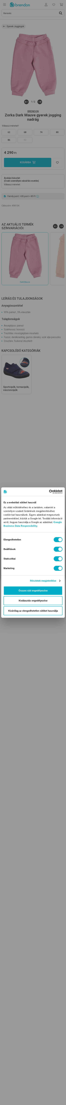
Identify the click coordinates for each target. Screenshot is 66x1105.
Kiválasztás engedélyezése (33, 600)
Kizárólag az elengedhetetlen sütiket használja (33, 610)
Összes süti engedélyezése (33, 590)
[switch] (58, 549)
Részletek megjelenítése (43, 580)
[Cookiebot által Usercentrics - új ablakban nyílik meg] (49, 492)
